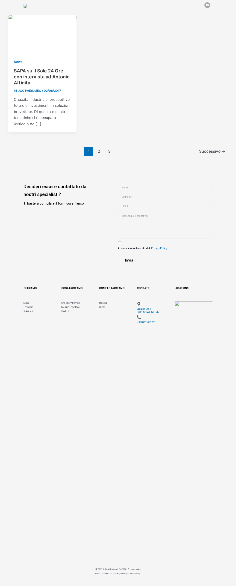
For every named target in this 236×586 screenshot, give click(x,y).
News (18, 62)
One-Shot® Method (70, 302)
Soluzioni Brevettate (70, 307)
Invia (129, 260)
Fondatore (28, 307)
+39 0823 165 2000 (146, 322)
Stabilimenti (28, 311)
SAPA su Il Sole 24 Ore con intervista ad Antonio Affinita (42, 77)
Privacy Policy (159, 248)
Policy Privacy (121, 573)
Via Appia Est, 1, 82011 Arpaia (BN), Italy (148, 310)
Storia (26, 302)
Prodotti (64, 311)
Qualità (102, 307)
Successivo (212, 151)
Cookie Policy (135, 573)
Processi (103, 302)
